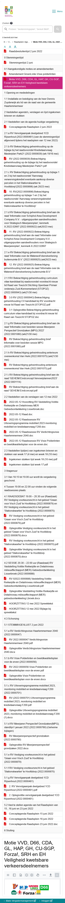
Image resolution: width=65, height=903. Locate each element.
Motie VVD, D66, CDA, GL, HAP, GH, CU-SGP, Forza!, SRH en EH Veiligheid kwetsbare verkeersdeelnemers (31, 83)
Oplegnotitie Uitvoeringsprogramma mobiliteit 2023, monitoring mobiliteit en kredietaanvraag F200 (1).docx (32, 714)
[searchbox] (27, 29)
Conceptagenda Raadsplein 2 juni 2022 (30, 127)
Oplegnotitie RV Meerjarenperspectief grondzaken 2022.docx (26, 747)
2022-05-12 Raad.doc (20, 414)
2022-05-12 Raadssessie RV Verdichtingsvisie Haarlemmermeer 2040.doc (31, 434)
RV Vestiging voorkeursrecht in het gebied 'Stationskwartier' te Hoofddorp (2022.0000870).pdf (31, 542)
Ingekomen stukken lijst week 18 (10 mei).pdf (32, 459)
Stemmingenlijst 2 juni (20, 62)
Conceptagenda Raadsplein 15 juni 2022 (30, 813)
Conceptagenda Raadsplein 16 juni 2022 (30, 819)
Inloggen (45, 901)
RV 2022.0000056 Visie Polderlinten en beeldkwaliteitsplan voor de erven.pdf (28, 669)
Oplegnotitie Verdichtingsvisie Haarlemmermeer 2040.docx (32, 650)
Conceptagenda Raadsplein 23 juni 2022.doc (33, 824)
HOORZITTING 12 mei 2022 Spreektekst (30, 603)
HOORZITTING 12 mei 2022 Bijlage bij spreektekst (27, 611)
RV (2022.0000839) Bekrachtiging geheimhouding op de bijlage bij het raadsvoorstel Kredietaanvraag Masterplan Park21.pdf (30, 162)
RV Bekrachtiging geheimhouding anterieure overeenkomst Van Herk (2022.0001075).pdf (30, 367)
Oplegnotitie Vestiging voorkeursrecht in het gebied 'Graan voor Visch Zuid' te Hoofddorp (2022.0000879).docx (30, 532)
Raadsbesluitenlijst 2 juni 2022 (25, 51)
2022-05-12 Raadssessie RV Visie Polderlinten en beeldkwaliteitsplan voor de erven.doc (32, 443)
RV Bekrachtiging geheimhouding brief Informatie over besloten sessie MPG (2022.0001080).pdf (27, 343)
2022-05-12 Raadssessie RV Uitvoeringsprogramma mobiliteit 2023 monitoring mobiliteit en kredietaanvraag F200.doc (30, 423)
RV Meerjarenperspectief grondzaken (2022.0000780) (26, 738)
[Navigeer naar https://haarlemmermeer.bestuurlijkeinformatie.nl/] (8, 11)
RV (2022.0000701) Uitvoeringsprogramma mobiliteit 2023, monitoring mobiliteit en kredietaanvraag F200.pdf (29, 701)
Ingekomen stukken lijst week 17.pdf (28, 464)
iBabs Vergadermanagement (19, 901)
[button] (58, 29)
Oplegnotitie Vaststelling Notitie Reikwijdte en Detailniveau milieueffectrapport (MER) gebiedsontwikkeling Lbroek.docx (31, 595)
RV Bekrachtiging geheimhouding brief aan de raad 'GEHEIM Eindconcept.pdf (31, 389)
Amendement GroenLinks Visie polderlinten (32, 74)
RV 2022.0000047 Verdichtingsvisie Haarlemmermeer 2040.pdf (26, 641)
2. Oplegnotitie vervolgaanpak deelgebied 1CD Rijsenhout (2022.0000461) (31, 797)
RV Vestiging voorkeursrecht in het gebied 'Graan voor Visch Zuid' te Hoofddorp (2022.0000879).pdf (29, 519)
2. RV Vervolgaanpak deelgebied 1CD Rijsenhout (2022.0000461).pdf (27, 788)
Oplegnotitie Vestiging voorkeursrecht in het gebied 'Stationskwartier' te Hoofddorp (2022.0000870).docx (30, 553)
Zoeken (6, 23)
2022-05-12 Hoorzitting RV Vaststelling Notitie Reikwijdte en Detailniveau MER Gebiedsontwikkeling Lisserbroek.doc (31, 405)
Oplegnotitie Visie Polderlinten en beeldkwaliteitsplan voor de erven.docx (25, 677)
